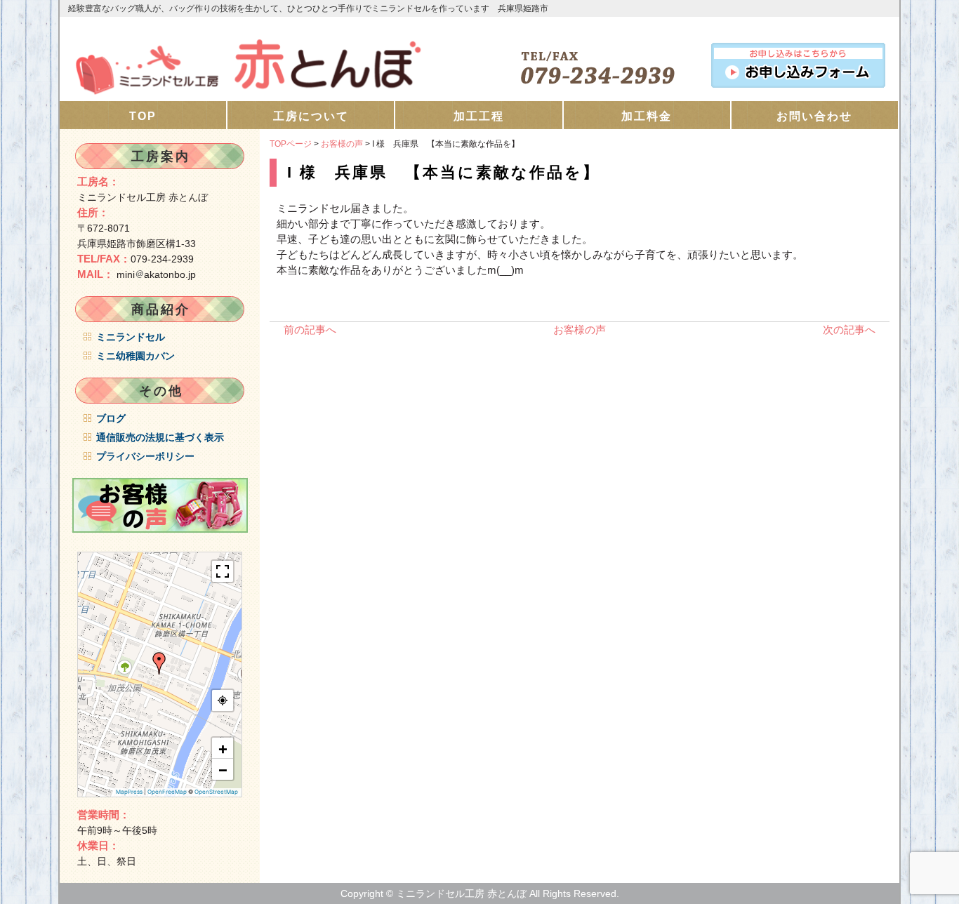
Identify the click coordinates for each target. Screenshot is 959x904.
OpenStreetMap (216, 791)
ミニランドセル (130, 337)
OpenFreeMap (167, 791)
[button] (159, 663)
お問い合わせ (814, 116)
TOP (143, 116)
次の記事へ (849, 329)
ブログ (111, 418)
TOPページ (291, 144)
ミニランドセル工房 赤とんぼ (269, 59)
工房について (311, 116)
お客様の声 (342, 144)
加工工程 (479, 116)
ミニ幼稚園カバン (135, 355)
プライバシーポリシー (145, 456)
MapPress (129, 791)
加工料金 (646, 116)
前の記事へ (310, 329)
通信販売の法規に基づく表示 (160, 437)
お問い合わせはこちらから (798, 62)
